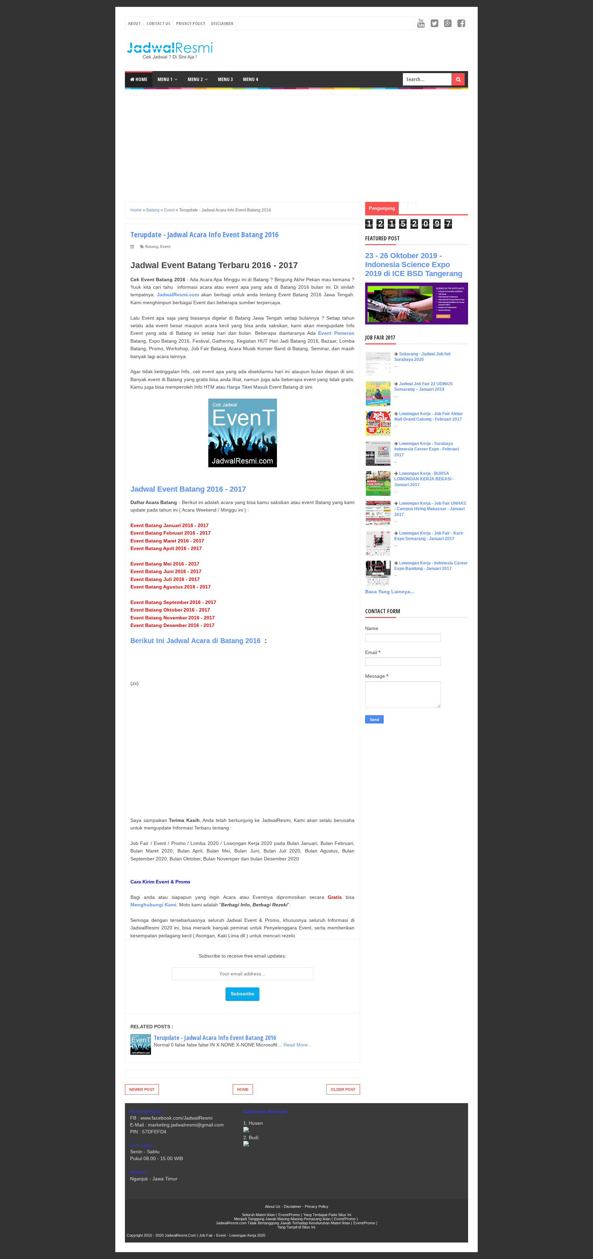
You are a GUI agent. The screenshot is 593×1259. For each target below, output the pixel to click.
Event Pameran (336, 333)
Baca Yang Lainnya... (389, 591)
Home (141, 79)
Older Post (343, 1089)
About (134, 23)
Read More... (297, 1045)
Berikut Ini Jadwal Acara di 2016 (195, 640)
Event (165, 246)
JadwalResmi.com (178, 294)
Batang (151, 246)
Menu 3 (225, 79)
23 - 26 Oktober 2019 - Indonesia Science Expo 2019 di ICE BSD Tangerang (413, 264)
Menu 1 (165, 79)
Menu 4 (250, 79)
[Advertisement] (296, 143)
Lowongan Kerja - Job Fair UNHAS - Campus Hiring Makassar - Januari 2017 (430, 509)
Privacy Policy (190, 23)
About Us (272, 1206)
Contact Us (158, 23)
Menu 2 (195, 79)
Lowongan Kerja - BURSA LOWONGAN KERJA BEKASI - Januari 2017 (424, 479)
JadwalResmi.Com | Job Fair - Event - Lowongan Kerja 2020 (215, 1235)
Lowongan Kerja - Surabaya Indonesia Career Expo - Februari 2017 (426, 449)
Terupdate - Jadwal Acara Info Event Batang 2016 (215, 1037)
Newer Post (141, 1089)
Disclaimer (222, 23)
